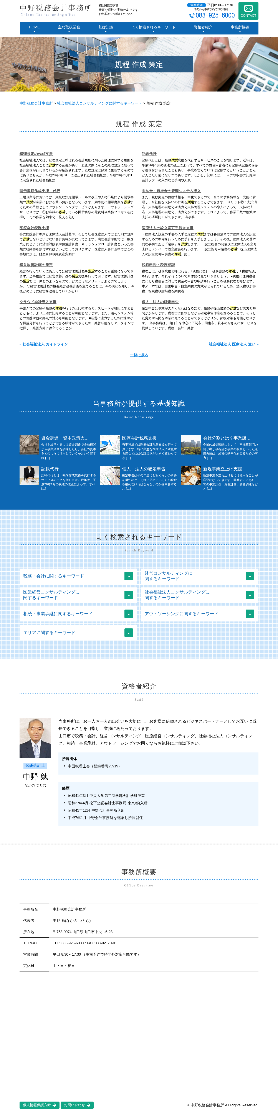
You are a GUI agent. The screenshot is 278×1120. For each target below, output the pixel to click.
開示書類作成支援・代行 (40, 191)
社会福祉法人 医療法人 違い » (233, 344)
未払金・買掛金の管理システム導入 (171, 191)
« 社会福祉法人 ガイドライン (44, 344)
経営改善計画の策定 (36, 265)
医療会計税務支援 (34, 228)
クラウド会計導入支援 (38, 302)
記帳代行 (149, 154)
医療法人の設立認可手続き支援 (168, 228)
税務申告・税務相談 (158, 265)
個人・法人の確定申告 (160, 302)
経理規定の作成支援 (36, 154)
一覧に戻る (139, 355)
